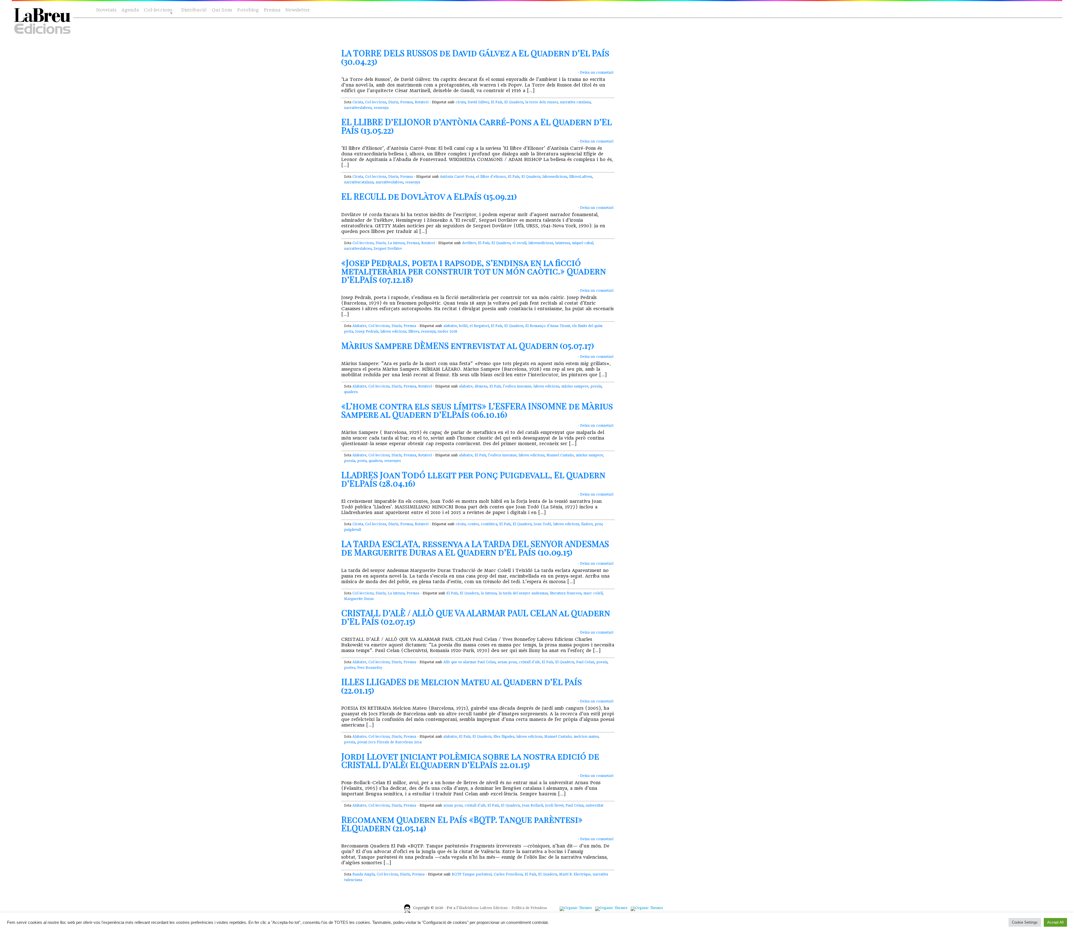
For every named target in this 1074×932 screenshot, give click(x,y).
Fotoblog (248, 10)
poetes (349, 668)
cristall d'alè (529, 662)
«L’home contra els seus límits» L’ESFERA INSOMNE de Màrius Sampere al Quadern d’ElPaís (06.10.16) (477, 410)
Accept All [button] (1055, 922)
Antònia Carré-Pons (457, 177)
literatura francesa (565, 593)
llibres (413, 331)
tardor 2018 (447, 331)
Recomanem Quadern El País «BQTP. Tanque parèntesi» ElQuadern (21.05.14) (462, 823)
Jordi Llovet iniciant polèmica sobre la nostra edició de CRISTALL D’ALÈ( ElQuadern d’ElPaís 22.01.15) (470, 760)
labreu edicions (393, 331)
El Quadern (513, 102)
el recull (519, 243)
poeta (362, 461)
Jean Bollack (532, 805)
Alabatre (359, 326)
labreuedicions (554, 177)
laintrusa (562, 243)
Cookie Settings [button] (1025, 922)
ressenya (381, 108)
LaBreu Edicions (494, 908)
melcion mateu (586, 737)
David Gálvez (478, 102)
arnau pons (507, 662)
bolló (463, 326)
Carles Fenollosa (508, 874)
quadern (351, 392)
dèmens (481, 386)
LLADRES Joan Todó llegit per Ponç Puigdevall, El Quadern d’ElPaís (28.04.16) (473, 479)
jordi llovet (554, 805)
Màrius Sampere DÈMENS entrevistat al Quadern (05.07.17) (467, 345)
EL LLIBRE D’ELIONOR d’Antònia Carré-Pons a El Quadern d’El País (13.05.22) (476, 126)
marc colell (593, 593)
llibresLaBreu (580, 177)
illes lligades (503, 737)
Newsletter (297, 10)
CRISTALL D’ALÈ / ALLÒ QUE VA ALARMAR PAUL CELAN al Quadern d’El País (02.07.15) (475, 617)
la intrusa (489, 593)
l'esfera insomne (517, 386)
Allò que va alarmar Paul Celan (469, 662)
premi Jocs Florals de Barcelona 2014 (389, 742)
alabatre (450, 326)
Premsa (272, 10)
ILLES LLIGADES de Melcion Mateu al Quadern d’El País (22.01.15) (461, 686)
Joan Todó (542, 524)
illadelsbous (469, 908)
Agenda (130, 10)
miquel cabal (582, 243)
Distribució (194, 10)
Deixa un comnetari (596, 72)
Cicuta (357, 102)
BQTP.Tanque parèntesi (472, 874)
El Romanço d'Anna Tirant (547, 326)
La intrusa (396, 243)
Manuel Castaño (560, 455)
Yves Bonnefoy (369, 668)
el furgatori (479, 326)
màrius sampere (574, 386)
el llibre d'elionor (491, 177)
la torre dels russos (541, 102)
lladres (587, 524)
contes (473, 524)
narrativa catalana (575, 102)
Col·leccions (157, 10)
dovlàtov (469, 243)
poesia (596, 386)
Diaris (393, 102)
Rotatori (421, 102)
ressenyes (392, 461)
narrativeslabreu (358, 108)
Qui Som (222, 10)
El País (496, 102)
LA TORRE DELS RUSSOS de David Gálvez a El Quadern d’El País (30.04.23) (475, 57)
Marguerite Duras (359, 599)
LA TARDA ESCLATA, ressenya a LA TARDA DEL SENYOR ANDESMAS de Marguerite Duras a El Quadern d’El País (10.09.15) (475, 548)
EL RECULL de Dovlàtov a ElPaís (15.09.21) (429, 196)
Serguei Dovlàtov (388, 249)
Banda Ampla (363, 874)
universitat (594, 805)
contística (489, 524)
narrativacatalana (359, 182)
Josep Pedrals (366, 331)
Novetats (106, 10)
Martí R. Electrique (575, 874)
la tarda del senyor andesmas (523, 593)
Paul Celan (585, 662)
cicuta (461, 102)
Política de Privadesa (529, 908)
